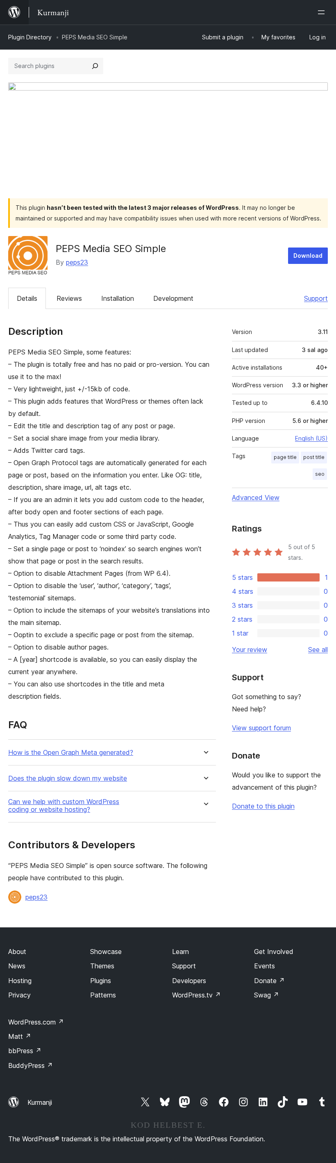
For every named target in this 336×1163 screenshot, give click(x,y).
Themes (102, 966)
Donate (269, 981)
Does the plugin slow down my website (67, 778)
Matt (19, 1036)
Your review (249, 649)
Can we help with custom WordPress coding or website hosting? (63, 805)
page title (285, 457)
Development (173, 298)
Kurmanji (39, 1102)
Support (316, 298)
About (17, 951)
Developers (189, 981)
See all (318, 649)
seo (320, 474)
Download (307, 255)
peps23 (77, 262)
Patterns (103, 995)
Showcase (106, 951)
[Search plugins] (95, 66)
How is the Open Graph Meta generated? (70, 752)
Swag (266, 995)
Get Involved (273, 951)
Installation (117, 298)
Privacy (19, 995)
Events (264, 966)
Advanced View (255, 497)
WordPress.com (36, 1022)
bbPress (24, 1051)
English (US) (311, 438)
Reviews (69, 298)
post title (314, 457)
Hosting (20, 981)
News (16, 966)
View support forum (261, 728)
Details (27, 298)
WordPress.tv (196, 995)
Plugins (100, 981)
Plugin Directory (30, 37)
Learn (180, 951)
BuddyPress (30, 1065)
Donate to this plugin (263, 806)
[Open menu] (323, 12)
